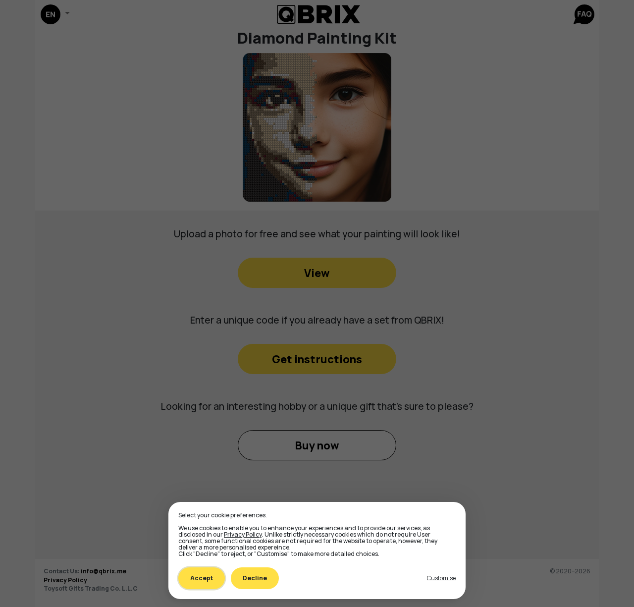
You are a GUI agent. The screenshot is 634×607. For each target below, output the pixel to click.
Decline (255, 578)
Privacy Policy (243, 534)
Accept (201, 578)
